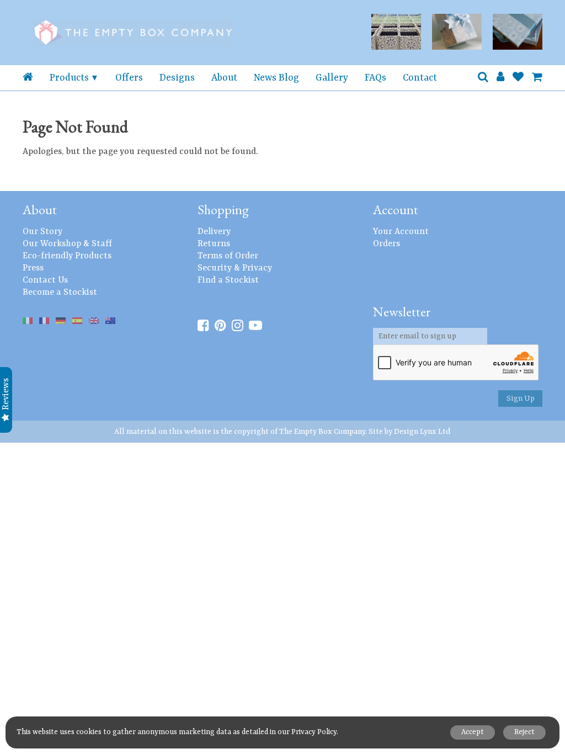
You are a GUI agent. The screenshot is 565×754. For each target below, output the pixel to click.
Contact (420, 77)
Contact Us (45, 280)
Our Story (42, 232)
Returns (214, 244)
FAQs (375, 77)
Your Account (401, 232)
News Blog (276, 77)
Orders (386, 244)
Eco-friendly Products (67, 256)
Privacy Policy (314, 732)
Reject (524, 732)
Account (395, 209)
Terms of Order (228, 256)
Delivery (214, 232)
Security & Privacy (235, 268)
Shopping (223, 209)
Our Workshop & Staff (67, 244)
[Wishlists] (518, 78)
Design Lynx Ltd (422, 431)
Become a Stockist (60, 293)
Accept (472, 732)
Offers (129, 77)
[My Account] (500, 78)
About (224, 77)
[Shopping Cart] (537, 78)
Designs (177, 77)
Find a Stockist (228, 280)
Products (69, 77)
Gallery (332, 77)
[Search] (483, 78)
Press (33, 268)
